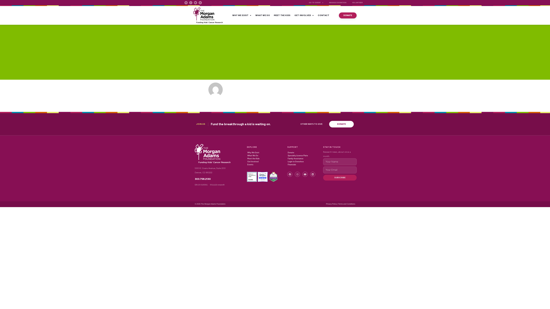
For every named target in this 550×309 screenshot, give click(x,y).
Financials (292, 165)
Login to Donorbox (296, 162)
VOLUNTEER (357, 2)
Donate (291, 152)
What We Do (262, 15)
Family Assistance (295, 159)
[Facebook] (186, 2)
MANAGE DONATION (337, 2)
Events (250, 165)
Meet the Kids (282, 15)
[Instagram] (190, 2)
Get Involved (302, 15)
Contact (323, 15)
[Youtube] (195, 2)
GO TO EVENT (315, 2)
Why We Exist (240, 15)
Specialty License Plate (298, 155)
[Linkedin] (200, 2)
